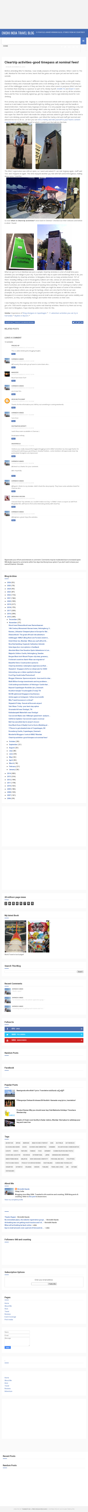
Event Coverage (10, 1317)
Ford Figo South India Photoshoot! (22, 675)
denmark (52, 1147)
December (13, 619)
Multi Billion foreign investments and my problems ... (29, 681)
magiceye (14, 372)
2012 (9, 780)
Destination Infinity (18, 426)
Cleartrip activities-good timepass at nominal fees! (28, 737)
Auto (6, 1309)
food (40, 1151)
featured (24, 1151)
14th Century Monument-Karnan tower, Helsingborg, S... (30, 628)
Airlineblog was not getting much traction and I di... (24, 1222)
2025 (9, 585)
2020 (9, 601)
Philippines (70, 1159)
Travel (7, 1311)
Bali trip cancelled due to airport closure (24, 722)
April (11, 760)
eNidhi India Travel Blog (18, 33)
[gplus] (69, 47)
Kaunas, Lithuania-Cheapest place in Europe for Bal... (29, 632)
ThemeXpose (26, 1509)
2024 (9, 589)
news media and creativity (39, 1159)
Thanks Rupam (10, 1217)
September (13, 744)
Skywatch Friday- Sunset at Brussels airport (25, 703)
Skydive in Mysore (21, 315)
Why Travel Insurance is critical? (21, 700)
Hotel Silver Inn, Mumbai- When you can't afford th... (28, 641)
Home (5, 46)
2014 (9, 773)
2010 (9, 786)
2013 (9, 776)
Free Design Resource (39, 1509)
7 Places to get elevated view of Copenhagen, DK (27, 728)
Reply (13, 354)
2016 (9, 614)
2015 (9, 617)
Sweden (36, 1167)
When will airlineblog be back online (18, 1225)
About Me (8, 1306)
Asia (51, 1143)
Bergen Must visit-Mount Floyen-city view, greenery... (29, 656)
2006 (9, 798)
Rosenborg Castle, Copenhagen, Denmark (25, 731)
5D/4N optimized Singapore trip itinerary (24, 694)
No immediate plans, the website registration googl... (25, 1220)
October (12, 741)
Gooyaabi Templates (67, 1509)
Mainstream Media (12, 1159)
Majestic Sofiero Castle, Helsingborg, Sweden (26, 653)
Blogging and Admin (13, 1147)
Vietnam (74, 1167)
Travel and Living (57, 1167)
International (37, 1155)
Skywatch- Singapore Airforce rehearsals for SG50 (28, 669)
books (24, 1147)
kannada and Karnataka (60, 1155)
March (11, 763)
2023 (9, 592)
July (10, 751)
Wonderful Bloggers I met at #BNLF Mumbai (25, 734)
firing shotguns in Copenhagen (34, 313)
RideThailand (48, 1163)
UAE (67, 1167)
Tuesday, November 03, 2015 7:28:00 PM (22, 463)
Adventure (9, 322)
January (12, 769)
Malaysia (24, 1159)
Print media (9, 1320)
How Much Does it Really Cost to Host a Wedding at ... (29, 725)
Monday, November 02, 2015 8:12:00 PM (22, 361)
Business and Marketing (38, 1147)
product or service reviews (24, 322)
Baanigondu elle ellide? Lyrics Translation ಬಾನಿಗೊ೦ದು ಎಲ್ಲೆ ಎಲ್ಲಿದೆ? (40, 1090)
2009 (9, 789)
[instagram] (73, 47)
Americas (26, 1143)
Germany (47, 1151)
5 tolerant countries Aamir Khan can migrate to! (27, 659)
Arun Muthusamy (18, 399)
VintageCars (10, 1171)
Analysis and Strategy (40, 1143)
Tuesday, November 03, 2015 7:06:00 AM (22, 414)
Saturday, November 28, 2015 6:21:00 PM (23, 514)
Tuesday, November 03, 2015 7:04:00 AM (22, 401)
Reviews (8, 1314)
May (11, 757)
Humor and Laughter (13, 1155)
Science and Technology (63, 1163)
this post (32, 1197)
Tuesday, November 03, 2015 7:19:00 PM (22, 445)
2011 (9, 783)
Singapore (9, 1167)
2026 (9, 582)
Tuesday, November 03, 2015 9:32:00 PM (22, 483)
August (12, 748)
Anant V (72, 89)
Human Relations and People (63, 1151)
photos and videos (12, 1163)
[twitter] (65, 47)
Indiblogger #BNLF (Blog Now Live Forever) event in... (29, 638)
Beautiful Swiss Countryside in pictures (23, 663)
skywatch (19, 1167)
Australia (59, 1143)
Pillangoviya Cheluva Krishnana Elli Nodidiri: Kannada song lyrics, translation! (46, 1100)
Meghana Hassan (18, 496)
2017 (9, 610)
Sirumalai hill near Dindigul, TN (20, 709)
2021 (9, 598)
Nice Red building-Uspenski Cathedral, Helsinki (27, 644)
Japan (47, 1155)
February (12, 766)
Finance (32, 1151)
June (11, 754)
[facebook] (62, 47)
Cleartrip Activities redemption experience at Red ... (28, 666)
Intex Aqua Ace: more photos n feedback (24, 647)
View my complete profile (14, 1200)
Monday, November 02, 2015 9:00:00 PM (22, 388)
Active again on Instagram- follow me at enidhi (26, 697)
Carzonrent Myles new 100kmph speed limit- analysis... (29, 716)
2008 (9, 792)
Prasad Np (15, 345)
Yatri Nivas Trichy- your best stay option (24, 706)
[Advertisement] (14, 14)
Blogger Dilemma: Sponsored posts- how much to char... (30, 678)
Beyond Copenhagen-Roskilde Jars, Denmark (26, 688)
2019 (9, 604)
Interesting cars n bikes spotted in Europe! (25, 672)
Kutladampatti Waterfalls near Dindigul (23, 712)
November (13, 622)
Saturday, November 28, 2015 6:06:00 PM (23, 498)
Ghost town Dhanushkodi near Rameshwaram (26, 625)
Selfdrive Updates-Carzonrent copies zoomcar (26, 719)
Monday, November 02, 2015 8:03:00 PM (22, 347)
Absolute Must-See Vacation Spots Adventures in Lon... (29, 650)
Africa (18, 1143)
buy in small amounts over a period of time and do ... (24, 1228)
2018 (9, 607)
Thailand (45, 1167)
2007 (9, 795)
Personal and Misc (57, 1159)
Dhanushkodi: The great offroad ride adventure (27, 635)
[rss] (77, 47)
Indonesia (26, 1155)
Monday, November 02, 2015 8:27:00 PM (22, 374)
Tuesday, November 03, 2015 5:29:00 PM (22, 428)
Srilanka (28, 1167)
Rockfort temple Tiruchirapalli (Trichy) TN (25, 691)
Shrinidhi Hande (17, 359)
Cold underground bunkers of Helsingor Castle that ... (29, 684)
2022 (9, 595)
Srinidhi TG (60, 89)
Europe (8, 1151)
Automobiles (70, 1143)
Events (16, 1151)
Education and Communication (68, 1147)
